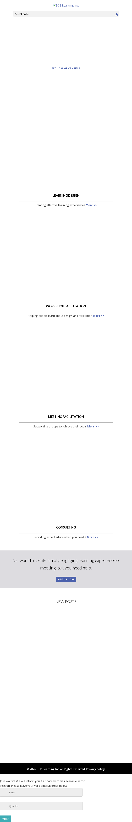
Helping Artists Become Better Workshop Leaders (50, 625)
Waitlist (5, 818)
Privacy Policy (95, 769)
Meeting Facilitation (66, 417)
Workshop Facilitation (66, 306)
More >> (91, 205)
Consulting (66, 527)
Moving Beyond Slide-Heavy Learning (42, 672)
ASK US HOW (66, 579)
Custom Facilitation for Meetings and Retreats (48, 718)
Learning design (66, 195)
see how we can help (66, 68)
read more (23, 647)
